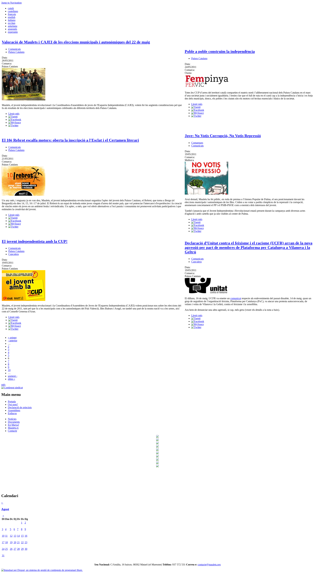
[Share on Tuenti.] (13, 116)
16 (26, 535)
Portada (12, 401)
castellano (13, 11)
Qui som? (13, 404)
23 (26, 542)
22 (22, 542)
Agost (5, 509)
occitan (11, 23)
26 (11, 549)
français (12, 14)
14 (18, 535)
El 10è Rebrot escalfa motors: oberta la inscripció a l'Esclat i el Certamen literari (70, 140)
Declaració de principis (20, 407)
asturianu (12, 26)
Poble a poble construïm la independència (220, 51)
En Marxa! (13, 424)
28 (18, 549)
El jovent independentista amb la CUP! (34, 241)
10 (9, 370)
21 (18, 542)
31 (3, 555)
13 (15, 535)
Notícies (12, 419)
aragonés (12, 29)
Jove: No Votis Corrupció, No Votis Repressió (223, 136)
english (11, 17)
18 (6, 542)
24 (3, 549)
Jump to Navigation (11, 2)
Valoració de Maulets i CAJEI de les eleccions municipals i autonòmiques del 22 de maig (76, 42)
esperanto (13, 32)
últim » (11, 379)
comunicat (235, 298)
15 (22, 535)
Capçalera (13, 254)
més (3, 384)
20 (15, 542)
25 (6, 549)
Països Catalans (16, 52)
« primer (12, 337)
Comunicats (14, 49)
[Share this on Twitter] (13, 125)
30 (26, 549)
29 (22, 549)
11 (6, 535)
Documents (14, 422)
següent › (12, 376)
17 (3, 542)
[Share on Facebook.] (14, 119)
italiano (11, 20)
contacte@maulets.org (209, 564)
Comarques (197, 142)
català (11, 8)
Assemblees (14, 410)
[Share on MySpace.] (14, 122)
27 (15, 549)
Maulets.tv (13, 427)
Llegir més (13, 113)
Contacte (12, 430)
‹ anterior (12, 340)
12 (11, 535)
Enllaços (12, 413)
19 (11, 542)
